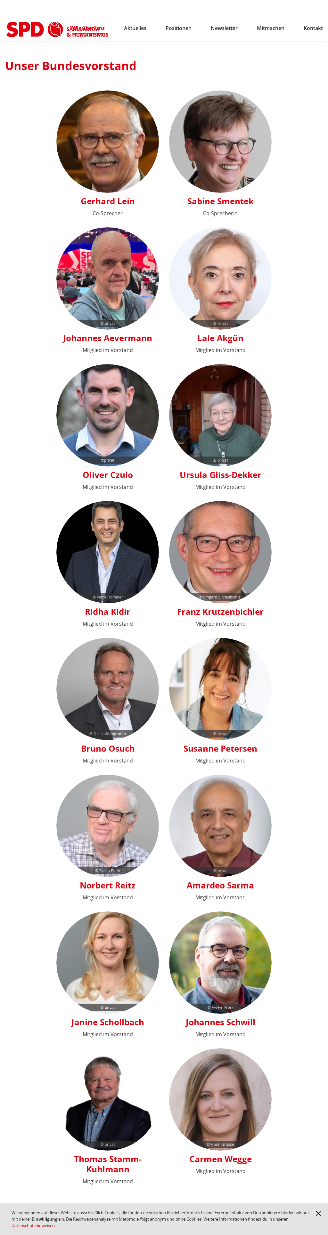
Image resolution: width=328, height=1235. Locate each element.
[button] (318, 1213)
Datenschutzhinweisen (33, 1225)
